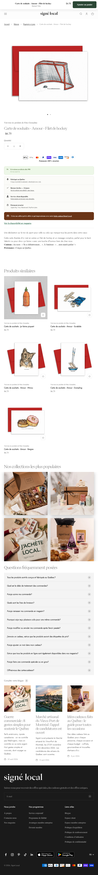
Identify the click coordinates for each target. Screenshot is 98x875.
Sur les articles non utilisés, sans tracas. (22, 190)
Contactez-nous (10, 818)
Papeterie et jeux (29, 24)
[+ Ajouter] (43, 315)
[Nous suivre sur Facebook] (6, 854)
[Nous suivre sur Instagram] (12, 854)
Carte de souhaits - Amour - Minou (18, 387)
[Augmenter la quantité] (20, 146)
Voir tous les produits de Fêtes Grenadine (20, 122)
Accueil (7, 24)
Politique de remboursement (76, 832)
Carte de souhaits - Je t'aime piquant (19, 326)
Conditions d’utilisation (74, 837)
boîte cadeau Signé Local (63, 216)
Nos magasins (9, 822)
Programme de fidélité (38, 818)
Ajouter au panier (84, 5)
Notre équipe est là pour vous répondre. (22, 199)
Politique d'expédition (73, 827)
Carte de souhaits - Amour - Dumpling (66, 387)
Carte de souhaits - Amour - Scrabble (66, 326)
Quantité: (7, 140)
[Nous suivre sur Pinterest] (19, 854)
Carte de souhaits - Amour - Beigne (18, 449)
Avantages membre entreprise (41, 822)
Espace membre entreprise (75, 822)
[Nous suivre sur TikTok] (25, 854)
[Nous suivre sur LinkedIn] (32, 854)
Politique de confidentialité (75, 841)
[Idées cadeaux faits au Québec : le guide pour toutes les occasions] (80, 698)
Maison (16, 24)
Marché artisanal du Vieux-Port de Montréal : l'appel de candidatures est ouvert (49, 724)
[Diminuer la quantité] (8, 146)
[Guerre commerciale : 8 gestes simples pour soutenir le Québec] (17, 698)
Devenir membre (35, 827)
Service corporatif (36, 813)
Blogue (68, 813)
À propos (8, 813)
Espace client (70, 818)
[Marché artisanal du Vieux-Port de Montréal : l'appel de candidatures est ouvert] (49, 698)
